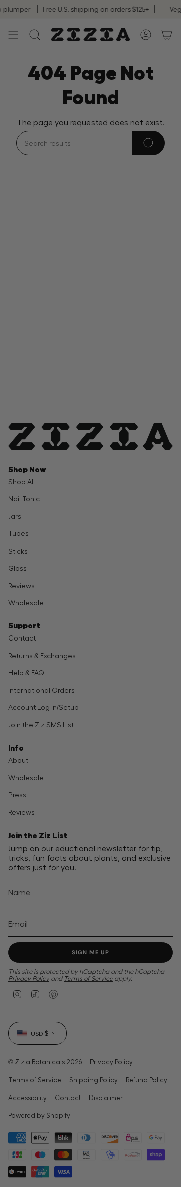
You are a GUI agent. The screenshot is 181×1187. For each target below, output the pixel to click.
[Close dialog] (167, 477)
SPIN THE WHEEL (90, 724)
